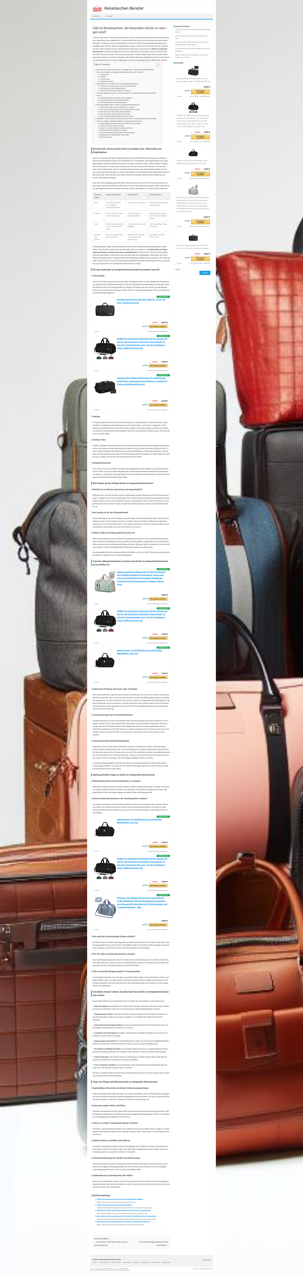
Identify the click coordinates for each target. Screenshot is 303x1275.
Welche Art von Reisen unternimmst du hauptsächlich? (118, 86)
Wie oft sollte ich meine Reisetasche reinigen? (115, 114)
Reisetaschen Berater (124, 8)
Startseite (96, 16)
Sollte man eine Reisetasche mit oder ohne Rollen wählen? (120, 1199)
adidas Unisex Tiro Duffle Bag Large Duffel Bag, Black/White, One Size (191, 162)
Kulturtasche (166, 1262)
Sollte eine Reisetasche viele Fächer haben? (114, 1205)
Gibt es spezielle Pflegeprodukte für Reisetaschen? (117, 116)
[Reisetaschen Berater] (96, 13)
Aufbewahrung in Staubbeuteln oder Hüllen (114, 135)
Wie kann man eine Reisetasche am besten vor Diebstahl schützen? (123, 1222)
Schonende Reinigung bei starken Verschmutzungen (117, 132)
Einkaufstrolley (116, 1262)
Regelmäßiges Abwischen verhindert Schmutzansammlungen (120, 123)
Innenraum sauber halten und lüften (112, 126)
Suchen (177, 269)
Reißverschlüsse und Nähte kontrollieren (113, 130)
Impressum (207, 1260)
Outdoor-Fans (104, 79)
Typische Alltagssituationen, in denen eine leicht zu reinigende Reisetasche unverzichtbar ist (127, 94)
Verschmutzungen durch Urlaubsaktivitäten (114, 100)
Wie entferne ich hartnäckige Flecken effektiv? (115, 111)
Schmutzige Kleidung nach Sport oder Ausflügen (116, 98)
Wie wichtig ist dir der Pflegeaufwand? (112, 88)
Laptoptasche (145, 1262)
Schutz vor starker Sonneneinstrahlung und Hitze (116, 128)
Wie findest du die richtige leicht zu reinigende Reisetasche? (117, 84)
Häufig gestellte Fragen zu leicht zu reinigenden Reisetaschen (118, 105)
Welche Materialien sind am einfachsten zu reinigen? (117, 107)
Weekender (126, 1262)
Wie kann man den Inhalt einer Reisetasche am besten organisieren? (124, 1210)
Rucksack (135, 1262)
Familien (103, 76)
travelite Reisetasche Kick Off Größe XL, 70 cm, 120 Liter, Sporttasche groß (192, 246)
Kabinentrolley (104, 1262)
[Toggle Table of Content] (156, 65)
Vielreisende (104, 74)
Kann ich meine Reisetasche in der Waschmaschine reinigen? (120, 109)
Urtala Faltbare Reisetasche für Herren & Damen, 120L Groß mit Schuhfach (193, 79)
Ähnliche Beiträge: (106, 137)
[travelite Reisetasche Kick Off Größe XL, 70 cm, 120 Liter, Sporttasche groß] (193, 237)
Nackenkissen (156, 1262)
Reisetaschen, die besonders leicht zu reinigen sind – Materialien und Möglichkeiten (125, 70)
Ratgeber (109, 16)
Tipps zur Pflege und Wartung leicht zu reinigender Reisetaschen (119, 121)
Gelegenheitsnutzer (106, 81)
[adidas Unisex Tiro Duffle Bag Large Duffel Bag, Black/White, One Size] (193, 152)
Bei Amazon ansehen (158, 326)
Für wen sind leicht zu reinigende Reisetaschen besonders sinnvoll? (120, 72)
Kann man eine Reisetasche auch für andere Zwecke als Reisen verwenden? (127, 1216)
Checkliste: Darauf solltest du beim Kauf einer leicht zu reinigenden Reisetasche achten (127, 118)
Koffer (95, 1262)
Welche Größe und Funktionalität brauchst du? (115, 90)
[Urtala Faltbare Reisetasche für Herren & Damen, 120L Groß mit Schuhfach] (193, 70)
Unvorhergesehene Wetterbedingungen (113, 102)
